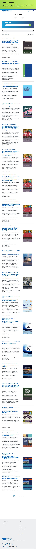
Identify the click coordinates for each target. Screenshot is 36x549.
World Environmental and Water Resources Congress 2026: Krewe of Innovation (10, 411)
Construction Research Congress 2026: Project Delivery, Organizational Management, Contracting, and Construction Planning (10, 153)
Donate (20, 521)
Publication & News (5, 523)
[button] (30, 25)
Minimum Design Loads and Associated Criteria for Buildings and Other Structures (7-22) (10, 65)
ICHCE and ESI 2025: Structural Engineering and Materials (9, 344)
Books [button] (17, 83)
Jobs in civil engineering (22, 527)
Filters (5, 30)
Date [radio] (32, 34)
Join (19, 523)
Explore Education (5, 525)
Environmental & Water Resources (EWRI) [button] (7, 250)
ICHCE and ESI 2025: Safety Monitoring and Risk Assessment (10, 322)
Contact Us (24, 540)
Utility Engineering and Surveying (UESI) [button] (7, 454)
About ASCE (4, 532)
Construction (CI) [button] (6, 124)
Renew (20, 525)
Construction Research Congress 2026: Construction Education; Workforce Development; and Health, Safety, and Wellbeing (10, 128)
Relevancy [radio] (29, 34)
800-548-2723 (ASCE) (5, 540)
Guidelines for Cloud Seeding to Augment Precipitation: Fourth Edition (10, 253)
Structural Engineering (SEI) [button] (6, 61)
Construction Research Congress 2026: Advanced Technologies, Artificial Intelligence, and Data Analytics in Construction (10, 228)
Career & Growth (5, 521)
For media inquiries (22, 529)
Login (30, 10)
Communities (4, 530)
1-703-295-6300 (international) (15, 540)
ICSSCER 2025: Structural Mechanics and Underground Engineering (10, 300)
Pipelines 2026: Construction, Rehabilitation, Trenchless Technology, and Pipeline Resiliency (10, 457)
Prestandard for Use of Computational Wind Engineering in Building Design (11, 86)
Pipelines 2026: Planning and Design (10, 478)
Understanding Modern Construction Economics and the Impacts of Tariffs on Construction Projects (10, 434)
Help (19, 531)
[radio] (33, 34)
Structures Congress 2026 (8, 106)
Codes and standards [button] (15, 61)
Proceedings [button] (17, 103)
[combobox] (18, 25)
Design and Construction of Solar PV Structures (10, 366)
